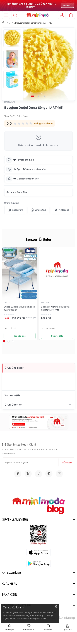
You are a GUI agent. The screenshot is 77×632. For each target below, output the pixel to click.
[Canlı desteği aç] (38, 422)
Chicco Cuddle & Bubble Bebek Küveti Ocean (19, 308)
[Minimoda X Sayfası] (28, 473)
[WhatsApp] (39, 210)
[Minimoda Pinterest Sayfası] (48, 473)
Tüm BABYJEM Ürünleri (16, 116)
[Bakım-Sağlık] (12, 22)
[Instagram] (15, 210)
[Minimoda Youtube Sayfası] (59, 473)
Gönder (67, 462)
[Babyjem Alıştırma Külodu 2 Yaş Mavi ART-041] (57, 273)
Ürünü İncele (10, 328)
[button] (32, 96)
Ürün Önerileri (14, 404)
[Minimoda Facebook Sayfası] (17, 473)
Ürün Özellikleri (14, 367)
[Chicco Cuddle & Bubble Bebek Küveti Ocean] (19, 273)
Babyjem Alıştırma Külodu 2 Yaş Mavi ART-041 (55, 308)
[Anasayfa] (7, 22)
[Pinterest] (62, 210)
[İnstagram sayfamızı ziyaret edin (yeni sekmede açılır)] (38, 473)
